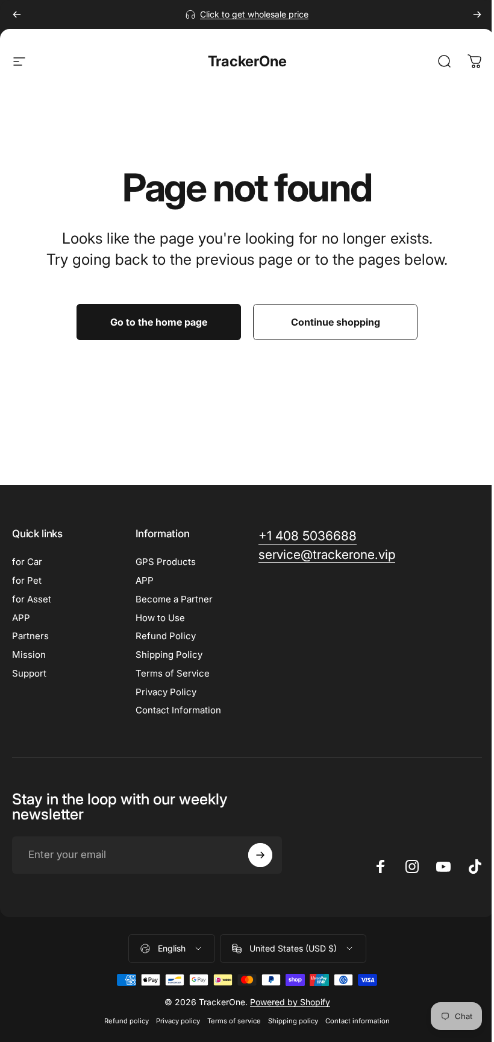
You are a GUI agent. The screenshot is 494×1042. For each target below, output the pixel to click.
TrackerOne (247, 61)
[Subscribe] (260, 855)
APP (21, 618)
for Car (27, 562)
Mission (29, 654)
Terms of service (234, 1021)
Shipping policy (293, 1021)
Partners (30, 636)
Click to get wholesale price (254, 14)
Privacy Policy (166, 692)
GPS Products (166, 562)
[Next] (477, 14)
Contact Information (178, 710)
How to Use (160, 618)
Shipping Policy (169, 654)
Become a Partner (174, 599)
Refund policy (126, 1021)
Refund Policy (166, 636)
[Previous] (17, 14)
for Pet (27, 580)
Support (29, 673)
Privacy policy (178, 1021)
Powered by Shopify (290, 1002)
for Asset (31, 599)
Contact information (357, 1021)
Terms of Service (173, 673)
